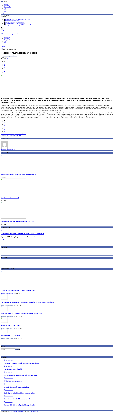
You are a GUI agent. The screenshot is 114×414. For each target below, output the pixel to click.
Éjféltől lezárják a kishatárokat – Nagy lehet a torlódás (18, 290)
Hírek (2, 48)
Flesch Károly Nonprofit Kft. (17, 411)
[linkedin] (4, 65)
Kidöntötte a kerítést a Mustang (11, 325)
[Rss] (3, 13)
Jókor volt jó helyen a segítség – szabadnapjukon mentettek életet (21, 313)
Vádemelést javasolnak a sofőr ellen (13, 134)
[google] (4, 69)
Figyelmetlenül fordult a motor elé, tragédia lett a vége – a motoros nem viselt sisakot (27, 302)
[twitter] (4, 64)
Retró (5, 11)
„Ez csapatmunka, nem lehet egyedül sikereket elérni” (18, 25)
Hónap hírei (7, 5)
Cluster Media (34, 411)
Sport (5, 9)
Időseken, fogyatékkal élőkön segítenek (14, 22)
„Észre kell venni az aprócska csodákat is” (15, 23)
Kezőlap (3, 46)
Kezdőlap (6, 4)
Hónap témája (7, 7)
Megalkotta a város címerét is (12, 20)
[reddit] (4, 67)
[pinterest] (4, 71)
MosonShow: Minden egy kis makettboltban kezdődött (18, 19)
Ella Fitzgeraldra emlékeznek (11, 135)
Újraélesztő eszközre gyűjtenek (10, 335)
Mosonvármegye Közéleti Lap (10, 56)
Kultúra (5, 8)
